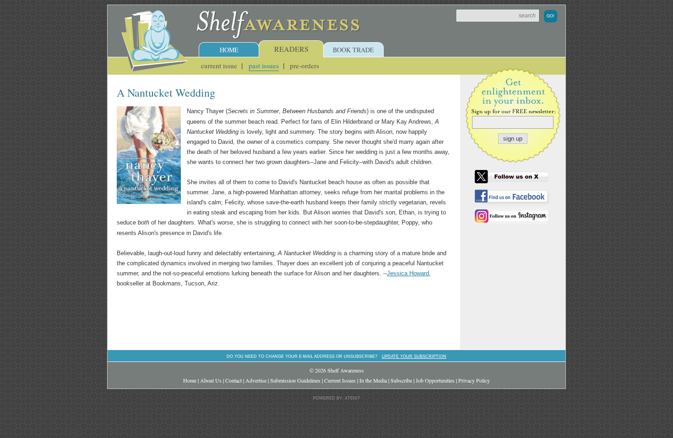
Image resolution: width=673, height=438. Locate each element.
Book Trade (353, 49)
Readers (291, 49)
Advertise (255, 380)
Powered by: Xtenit (336, 398)
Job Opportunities (435, 380)
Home (229, 49)
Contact (233, 380)
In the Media (373, 380)
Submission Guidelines (295, 380)
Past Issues (264, 65)
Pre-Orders (304, 65)
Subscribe (401, 380)
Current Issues (340, 380)
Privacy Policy (474, 380)
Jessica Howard (408, 273)
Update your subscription (414, 356)
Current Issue (219, 65)
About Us (211, 380)
